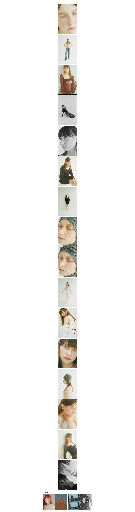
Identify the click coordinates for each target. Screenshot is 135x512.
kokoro (125, 2)
